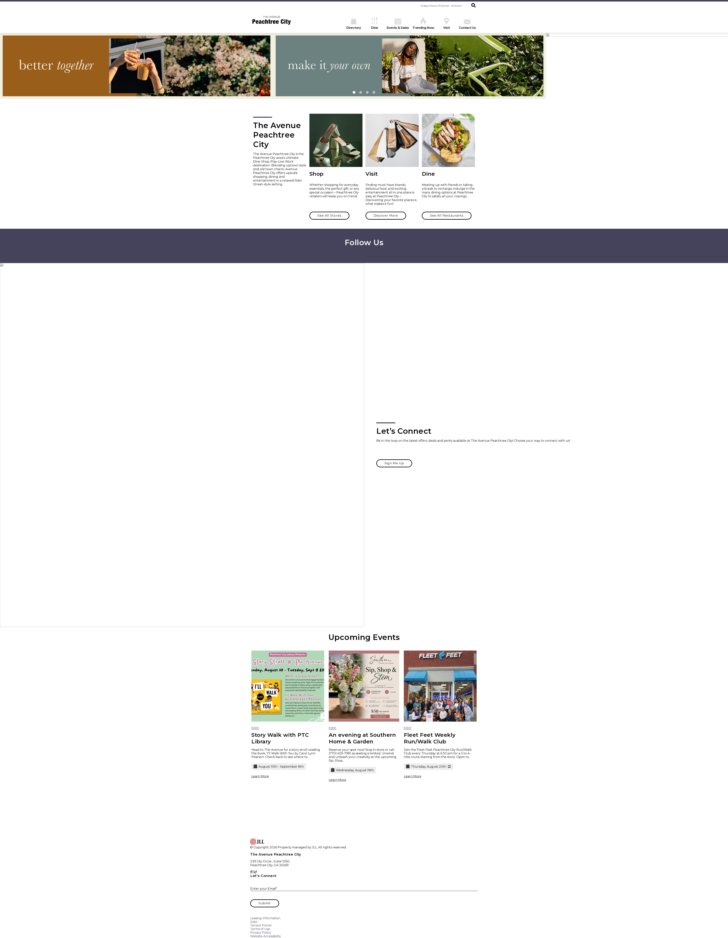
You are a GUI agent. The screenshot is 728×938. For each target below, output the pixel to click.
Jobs (253, 922)
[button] (473, 5)
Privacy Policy (260, 932)
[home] (271, 22)
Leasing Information (265, 918)
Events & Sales (398, 28)
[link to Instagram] (363, 255)
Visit (446, 28)
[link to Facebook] (361, 255)
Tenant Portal (260, 925)
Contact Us (467, 28)
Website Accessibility (265, 936)
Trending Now (423, 28)
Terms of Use (260, 929)
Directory (353, 28)
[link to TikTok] (366, 255)
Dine (374, 28)
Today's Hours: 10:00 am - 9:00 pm (441, 5)
